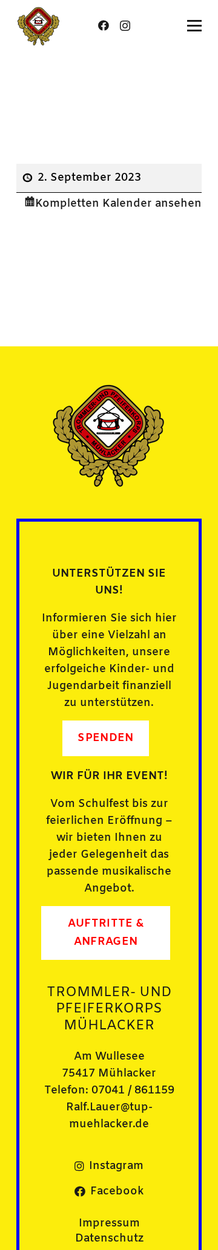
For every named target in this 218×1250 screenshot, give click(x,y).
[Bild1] (38, 26)
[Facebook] (103, 25)
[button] (195, 26)
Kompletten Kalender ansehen (118, 203)
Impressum (109, 1223)
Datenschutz (109, 1238)
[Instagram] (125, 26)
